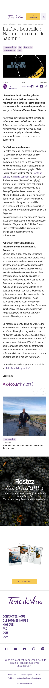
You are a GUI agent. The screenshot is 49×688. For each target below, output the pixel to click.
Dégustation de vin (10, 47)
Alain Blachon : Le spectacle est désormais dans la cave (23, 446)
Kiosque (8, 624)
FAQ (5, 628)
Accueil (5, 24)
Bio (20, 47)
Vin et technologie (9, 439)
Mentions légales (26, 675)
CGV (5, 637)
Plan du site (12, 675)
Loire (19, 50)
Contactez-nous (14, 616)
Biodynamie (28, 47)
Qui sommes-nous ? (15, 620)
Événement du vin (9, 50)
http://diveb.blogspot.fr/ (18, 368)
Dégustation (12, 24)
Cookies (38, 675)
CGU (5, 633)
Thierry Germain (21, 176)
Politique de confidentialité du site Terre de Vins (24, 678)
